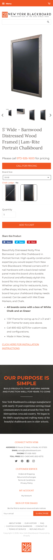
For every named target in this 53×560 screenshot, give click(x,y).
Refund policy (36, 529)
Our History (30, 523)
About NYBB (15, 523)
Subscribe (42, 513)
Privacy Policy (27, 483)
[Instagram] (33, 461)
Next (50, 115)
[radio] (10, 192)
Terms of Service (17, 529)
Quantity (7, 209)
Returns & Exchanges (26, 477)
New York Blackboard (28, 533)
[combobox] (27, 177)
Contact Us (41, 526)
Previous (2, 115)
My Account (26, 496)
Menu (8, 3)
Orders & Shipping (26, 474)
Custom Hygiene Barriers (19, 526)
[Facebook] (28, 461)
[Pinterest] (22, 461)
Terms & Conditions (26, 480)
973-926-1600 (26, 158)
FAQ (42, 523)
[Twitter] (16, 461)
